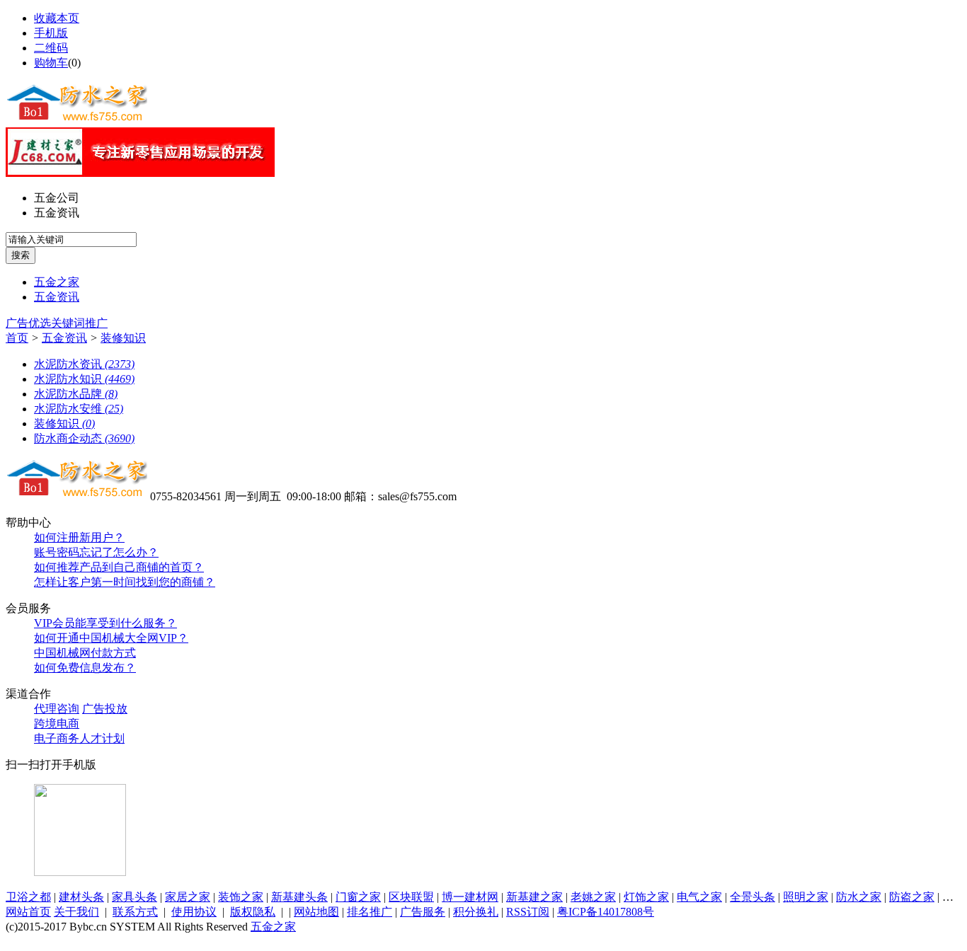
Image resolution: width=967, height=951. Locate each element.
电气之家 (699, 897)
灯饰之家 (646, 897)
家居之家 (187, 897)
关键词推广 (79, 323)
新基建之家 (534, 897)
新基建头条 (299, 897)
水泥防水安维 (78, 409)
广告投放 (104, 709)
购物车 (51, 63)
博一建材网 (470, 897)
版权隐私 (252, 912)
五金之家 (56, 282)
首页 (17, 338)
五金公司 (56, 198)
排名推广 (369, 912)
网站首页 (28, 912)
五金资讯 (56, 213)
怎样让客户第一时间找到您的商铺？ (124, 582)
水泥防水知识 (84, 379)
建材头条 (81, 897)
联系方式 (135, 912)
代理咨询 (56, 709)
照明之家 (805, 897)
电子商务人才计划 (79, 738)
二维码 (51, 48)
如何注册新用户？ (79, 537)
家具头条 (134, 897)
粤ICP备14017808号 (605, 912)
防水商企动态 (84, 438)
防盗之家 (911, 897)
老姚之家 (593, 897)
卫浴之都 (28, 897)
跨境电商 (56, 723)
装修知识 (123, 338)
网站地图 (316, 912)
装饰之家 (240, 897)
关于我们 (76, 912)
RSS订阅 (527, 912)
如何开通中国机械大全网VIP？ (111, 638)
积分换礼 (475, 912)
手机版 (51, 33)
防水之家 (858, 897)
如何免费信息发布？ (85, 668)
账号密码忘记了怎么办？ (96, 552)
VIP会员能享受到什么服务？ (105, 623)
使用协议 (194, 912)
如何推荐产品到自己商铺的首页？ (119, 567)
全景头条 (752, 897)
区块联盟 (411, 897)
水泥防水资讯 (84, 364)
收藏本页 (56, 18)
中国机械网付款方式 (85, 653)
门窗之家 (358, 897)
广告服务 (422, 912)
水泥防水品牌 (76, 394)
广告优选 (28, 323)
